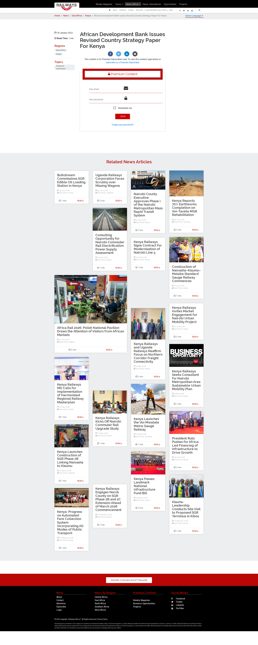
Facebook (180, 598)
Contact (131, 10)
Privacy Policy (102, 619)
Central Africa (101, 597)
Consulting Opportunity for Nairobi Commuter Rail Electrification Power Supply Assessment (109, 244)
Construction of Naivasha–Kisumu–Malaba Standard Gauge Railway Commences (186, 274)
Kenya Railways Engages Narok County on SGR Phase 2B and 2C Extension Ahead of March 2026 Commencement (108, 499)
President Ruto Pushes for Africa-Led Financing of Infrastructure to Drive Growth (185, 445)
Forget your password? (123, 124)
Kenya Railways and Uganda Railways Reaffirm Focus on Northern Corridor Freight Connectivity (148, 352)
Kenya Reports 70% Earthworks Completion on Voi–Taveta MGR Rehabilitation (184, 208)
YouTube (179, 608)
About (115, 10)
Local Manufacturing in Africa (156, 10)
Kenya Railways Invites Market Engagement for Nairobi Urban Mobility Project (184, 315)
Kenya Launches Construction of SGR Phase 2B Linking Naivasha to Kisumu (70, 459)
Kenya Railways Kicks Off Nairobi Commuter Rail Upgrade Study (108, 423)
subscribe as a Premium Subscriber (122, 62)
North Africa (100, 603)
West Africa (63, 342)
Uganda (110, 193)
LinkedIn (179, 605)
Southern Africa (102, 606)
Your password (96, 99)
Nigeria (72, 342)
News (66, 15)
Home (57, 15)
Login (171, 10)
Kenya (88, 15)
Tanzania (186, 222)
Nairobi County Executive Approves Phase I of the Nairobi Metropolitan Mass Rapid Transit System (148, 204)
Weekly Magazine (104, 4)
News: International (152, 4)
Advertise (122, 10)
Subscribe (139, 10)
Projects (183, 4)
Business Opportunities (144, 603)
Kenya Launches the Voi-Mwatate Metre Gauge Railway (146, 424)
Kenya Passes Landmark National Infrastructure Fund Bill (144, 486)
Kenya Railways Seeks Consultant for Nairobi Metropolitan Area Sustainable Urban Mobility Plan (186, 380)
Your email (94, 89)
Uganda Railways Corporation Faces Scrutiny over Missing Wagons (109, 180)
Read (156, 230)
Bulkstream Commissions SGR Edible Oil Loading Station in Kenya (71, 180)
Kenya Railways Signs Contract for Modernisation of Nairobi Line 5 (148, 247)
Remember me (125, 108)
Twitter (178, 602)
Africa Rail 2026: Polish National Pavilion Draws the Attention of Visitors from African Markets (90, 331)
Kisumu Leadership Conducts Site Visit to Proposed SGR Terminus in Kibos (186, 509)
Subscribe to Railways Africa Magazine (129, 580)
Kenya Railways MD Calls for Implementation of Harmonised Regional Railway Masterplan (70, 393)
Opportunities (170, 4)
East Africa (77, 15)
